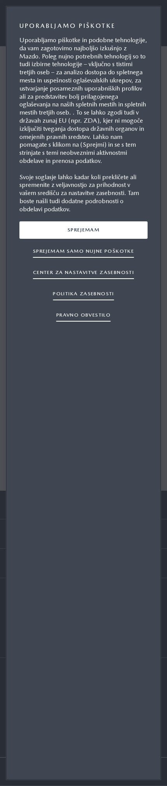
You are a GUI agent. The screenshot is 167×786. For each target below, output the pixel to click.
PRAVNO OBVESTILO (83, 315)
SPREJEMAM (84, 230)
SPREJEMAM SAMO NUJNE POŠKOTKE (83, 251)
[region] (83, 393)
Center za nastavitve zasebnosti (83, 272)
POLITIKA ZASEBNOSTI (83, 293)
